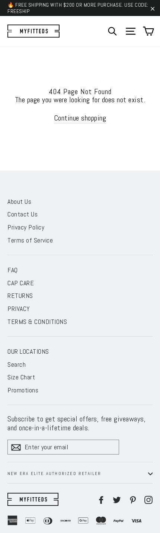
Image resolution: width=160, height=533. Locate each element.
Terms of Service (30, 240)
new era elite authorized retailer (54, 473)
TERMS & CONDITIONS (37, 321)
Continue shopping (80, 118)
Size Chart (21, 377)
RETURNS (20, 295)
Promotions (22, 390)
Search (16, 364)
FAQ (12, 270)
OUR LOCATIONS (28, 351)
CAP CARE (20, 283)
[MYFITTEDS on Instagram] (148, 499)
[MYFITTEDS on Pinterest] (133, 499)
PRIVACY (18, 308)
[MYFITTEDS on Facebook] (101, 499)
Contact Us (22, 214)
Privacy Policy (25, 227)
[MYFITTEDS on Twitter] (117, 499)
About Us (19, 201)
